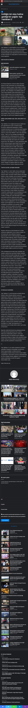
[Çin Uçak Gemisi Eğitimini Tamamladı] (5, 614)
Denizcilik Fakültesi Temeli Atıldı (17, 67)
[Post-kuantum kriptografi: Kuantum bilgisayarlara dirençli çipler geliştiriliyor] (21, 460)
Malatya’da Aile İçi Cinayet (16, 618)
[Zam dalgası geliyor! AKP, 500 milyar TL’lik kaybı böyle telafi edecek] (5, 556)
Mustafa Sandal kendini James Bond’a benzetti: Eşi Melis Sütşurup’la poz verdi (17, 562)
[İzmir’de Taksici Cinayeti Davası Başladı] (5, 584)
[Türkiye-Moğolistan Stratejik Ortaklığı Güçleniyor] (5, 644)
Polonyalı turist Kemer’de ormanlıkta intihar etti (16, 637)
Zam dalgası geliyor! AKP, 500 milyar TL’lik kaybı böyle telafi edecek (17, 556)
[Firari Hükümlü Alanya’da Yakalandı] (5, 532)
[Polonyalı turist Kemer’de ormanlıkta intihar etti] (5, 638)
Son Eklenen (14, 526)
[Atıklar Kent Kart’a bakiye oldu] (5, 538)
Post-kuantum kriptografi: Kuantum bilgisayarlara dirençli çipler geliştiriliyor (20, 467)
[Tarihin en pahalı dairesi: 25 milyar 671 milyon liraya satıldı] (7, 429)
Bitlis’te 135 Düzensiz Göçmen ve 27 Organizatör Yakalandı (18, 625)
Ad (2, 499)
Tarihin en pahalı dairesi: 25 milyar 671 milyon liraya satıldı (7, 435)
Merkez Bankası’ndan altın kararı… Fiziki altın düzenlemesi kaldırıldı (17, 590)
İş (7, 8)
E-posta (3, 504)
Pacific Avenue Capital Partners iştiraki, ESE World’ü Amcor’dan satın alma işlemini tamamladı (6, 468)
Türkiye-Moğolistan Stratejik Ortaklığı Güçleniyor (17, 643)
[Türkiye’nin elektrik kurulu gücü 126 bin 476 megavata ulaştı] (5, 578)
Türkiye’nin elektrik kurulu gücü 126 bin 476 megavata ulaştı (17, 577)
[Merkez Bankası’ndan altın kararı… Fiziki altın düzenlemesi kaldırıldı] (5, 590)
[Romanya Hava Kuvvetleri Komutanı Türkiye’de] (5, 550)
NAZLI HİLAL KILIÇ (6, 22)
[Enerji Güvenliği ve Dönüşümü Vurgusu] (5, 608)
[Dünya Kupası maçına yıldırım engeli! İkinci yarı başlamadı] (5, 632)
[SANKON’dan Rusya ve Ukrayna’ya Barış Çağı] (5, 544)
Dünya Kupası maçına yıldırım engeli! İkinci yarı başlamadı (17, 631)
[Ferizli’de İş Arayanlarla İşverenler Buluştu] (5, 569)
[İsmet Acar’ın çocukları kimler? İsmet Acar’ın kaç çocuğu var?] (21, 429)
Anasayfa (4, 8)
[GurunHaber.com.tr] (14, 4)
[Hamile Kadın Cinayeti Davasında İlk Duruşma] (5, 602)
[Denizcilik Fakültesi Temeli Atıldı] (5, 69)
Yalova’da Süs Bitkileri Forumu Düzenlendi (11, 573)
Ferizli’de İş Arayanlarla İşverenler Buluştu (16, 568)
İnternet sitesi (4, 509)
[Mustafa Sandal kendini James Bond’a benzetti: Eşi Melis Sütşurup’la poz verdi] (5, 562)
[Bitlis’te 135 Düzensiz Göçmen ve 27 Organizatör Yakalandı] (5, 626)
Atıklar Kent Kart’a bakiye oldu (17, 536)
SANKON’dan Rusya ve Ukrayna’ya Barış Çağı (15, 543)
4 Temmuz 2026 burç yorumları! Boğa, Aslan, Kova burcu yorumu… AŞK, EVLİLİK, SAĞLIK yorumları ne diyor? (7, 451)
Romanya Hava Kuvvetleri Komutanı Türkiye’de (16, 549)
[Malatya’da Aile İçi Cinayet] (5, 620)
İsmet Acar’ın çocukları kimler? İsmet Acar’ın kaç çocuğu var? (20, 435)
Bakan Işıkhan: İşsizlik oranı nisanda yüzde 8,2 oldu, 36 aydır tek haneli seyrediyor (17, 75)
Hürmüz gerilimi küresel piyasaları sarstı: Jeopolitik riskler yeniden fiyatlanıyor (20, 450)
